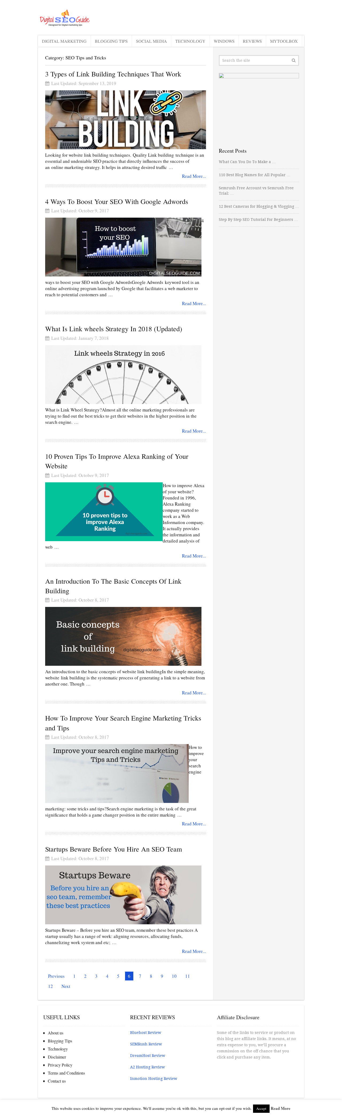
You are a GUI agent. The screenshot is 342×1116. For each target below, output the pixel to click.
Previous (56, 976)
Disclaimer (57, 1057)
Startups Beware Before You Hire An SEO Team (113, 848)
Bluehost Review (145, 1032)
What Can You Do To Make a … (247, 162)
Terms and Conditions (66, 1073)
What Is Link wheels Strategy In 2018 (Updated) (113, 328)
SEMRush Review (146, 1044)
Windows (224, 41)
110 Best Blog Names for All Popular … (254, 175)
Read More (280, 1108)
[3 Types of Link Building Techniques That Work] (125, 119)
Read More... (194, 176)
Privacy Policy (60, 1065)
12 (50, 986)
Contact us (57, 1081)
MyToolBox (284, 41)
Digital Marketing (64, 41)
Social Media (151, 41)
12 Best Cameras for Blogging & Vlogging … (259, 206)
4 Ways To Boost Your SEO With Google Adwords (116, 201)
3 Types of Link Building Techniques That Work (113, 73)
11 (187, 976)
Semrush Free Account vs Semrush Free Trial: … (256, 190)
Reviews (252, 41)
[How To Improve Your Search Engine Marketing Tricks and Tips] (117, 773)
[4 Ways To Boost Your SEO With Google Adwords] (123, 247)
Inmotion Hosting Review (153, 1078)
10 (174, 976)
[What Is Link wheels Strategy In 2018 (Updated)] (123, 374)
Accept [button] (261, 1108)
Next (65, 986)
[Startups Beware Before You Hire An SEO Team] (123, 894)
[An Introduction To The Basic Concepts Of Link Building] (123, 636)
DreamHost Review (147, 1055)
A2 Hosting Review (147, 1067)
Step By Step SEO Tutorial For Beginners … (258, 219)
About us (55, 1033)
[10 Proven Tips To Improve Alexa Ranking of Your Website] (104, 511)
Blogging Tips (111, 41)
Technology (190, 41)
